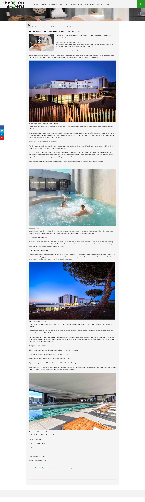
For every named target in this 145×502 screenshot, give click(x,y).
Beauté (52, 26)
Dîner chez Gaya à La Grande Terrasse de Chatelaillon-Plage (53, 468)
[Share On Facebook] (2, 127)
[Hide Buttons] (1, 140)
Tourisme (74, 26)
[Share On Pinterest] (2, 138)
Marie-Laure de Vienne (40, 26)
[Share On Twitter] (2, 131)
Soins (61, 26)
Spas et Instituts (67, 26)
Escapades (57, 26)
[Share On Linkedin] (2, 134)
